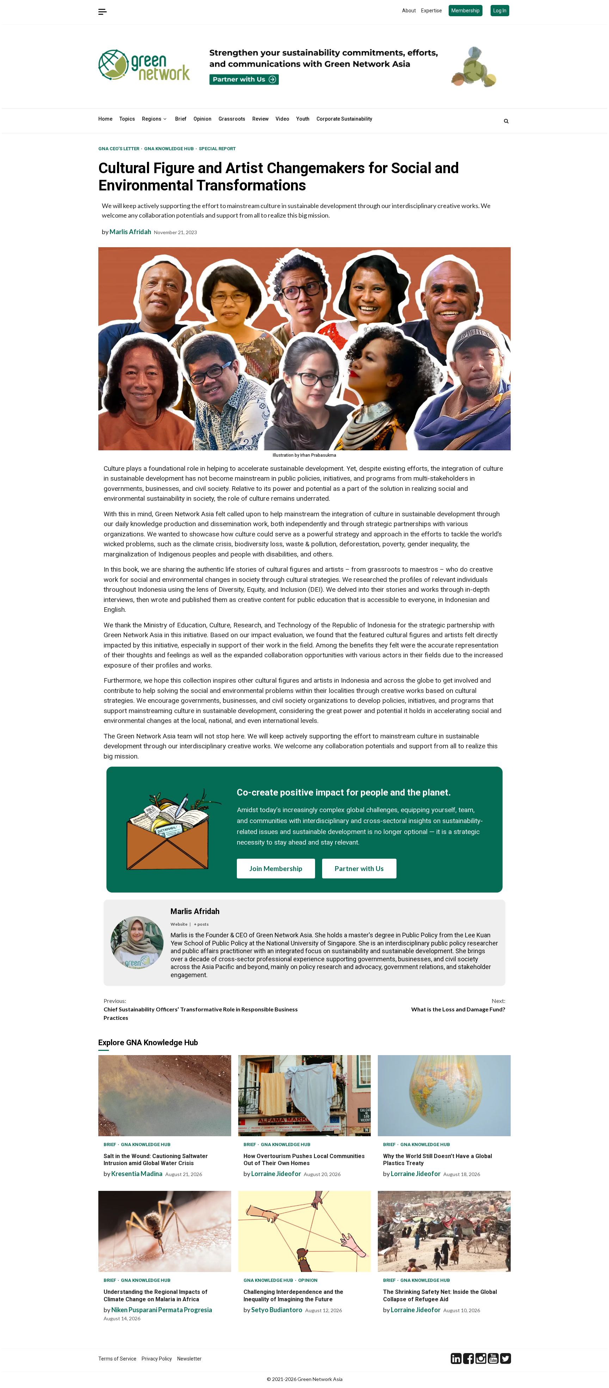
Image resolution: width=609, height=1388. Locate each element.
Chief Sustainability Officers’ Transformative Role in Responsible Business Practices (201, 1009)
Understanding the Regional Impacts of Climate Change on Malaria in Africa (164, 1231)
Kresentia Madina (136, 1173)
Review (260, 119)
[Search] (506, 121)
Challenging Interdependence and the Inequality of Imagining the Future (304, 1231)
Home (105, 119)
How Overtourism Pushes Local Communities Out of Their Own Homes (304, 1095)
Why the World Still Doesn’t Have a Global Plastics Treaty (444, 1095)
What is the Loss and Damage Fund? (458, 1004)
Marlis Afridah (130, 232)
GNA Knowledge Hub (169, 149)
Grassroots (232, 119)
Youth (302, 119)
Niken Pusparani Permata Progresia (161, 1310)
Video (282, 119)
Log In (499, 10)
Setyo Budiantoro (276, 1310)
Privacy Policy (157, 1359)
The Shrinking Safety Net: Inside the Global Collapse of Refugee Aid (444, 1231)
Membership (465, 10)
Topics (127, 119)
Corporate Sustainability (344, 119)
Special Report (217, 149)
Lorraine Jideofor (276, 1173)
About (409, 10)
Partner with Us (359, 868)
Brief (180, 119)
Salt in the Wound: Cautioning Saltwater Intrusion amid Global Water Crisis (164, 1095)
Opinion (202, 119)
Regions (151, 119)
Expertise (431, 10)
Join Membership (276, 868)
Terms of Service (117, 1359)
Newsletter (189, 1359)
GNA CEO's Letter (119, 149)
